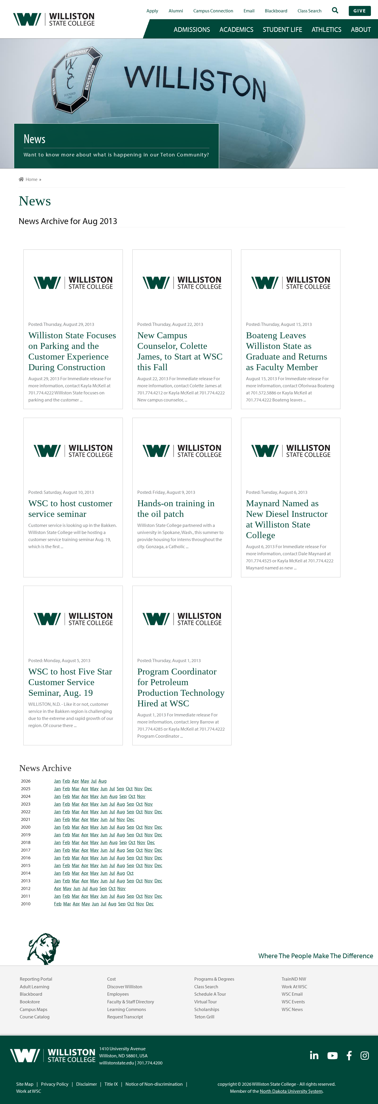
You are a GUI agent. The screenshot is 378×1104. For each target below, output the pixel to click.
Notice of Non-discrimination (154, 1084)
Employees (118, 994)
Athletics (326, 29)
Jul (94, 781)
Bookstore (30, 1002)
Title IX (111, 1084)
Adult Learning (34, 986)
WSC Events (293, 1002)
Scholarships (206, 1009)
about (361, 29)
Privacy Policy (55, 1084)
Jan (57, 781)
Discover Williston (124, 986)
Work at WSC (294, 986)
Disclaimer (86, 1084)
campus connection (213, 11)
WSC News (292, 1009)
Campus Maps (33, 1009)
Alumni (176, 11)
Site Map (24, 1084)
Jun (103, 788)
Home (31, 179)
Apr (75, 781)
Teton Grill (204, 1017)
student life (282, 29)
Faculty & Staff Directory (130, 1002)
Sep (120, 788)
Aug (102, 781)
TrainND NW (294, 979)
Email (249, 11)
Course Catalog (35, 1017)
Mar (75, 788)
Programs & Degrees (214, 979)
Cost (111, 979)
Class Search (310, 11)
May (85, 781)
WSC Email (292, 994)
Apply (152, 11)
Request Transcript (125, 1017)
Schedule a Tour (210, 994)
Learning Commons (126, 1009)
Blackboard (276, 11)
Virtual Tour (205, 1002)
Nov (138, 788)
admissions (192, 29)
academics (236, 29)
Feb (66, 781)
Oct (129, 788)
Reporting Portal (36, 979)
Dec (148, 788)
